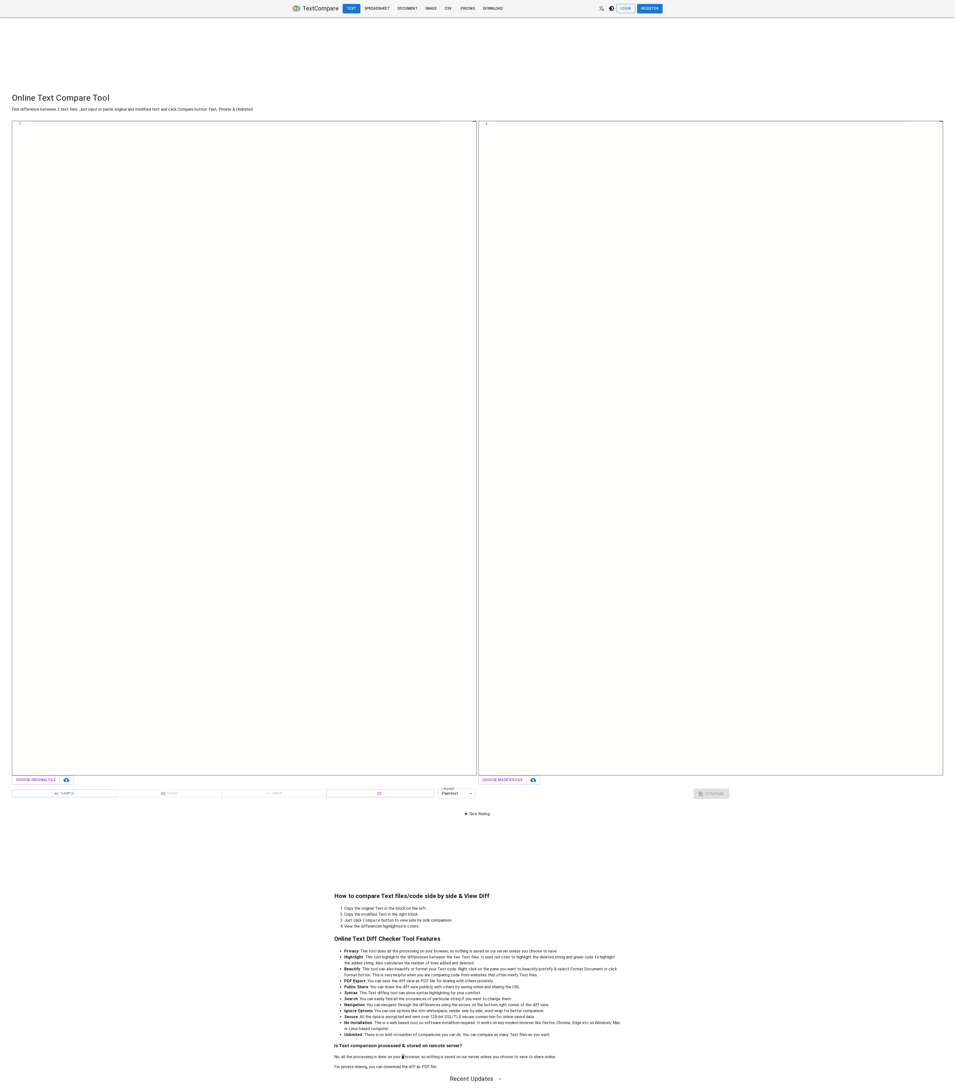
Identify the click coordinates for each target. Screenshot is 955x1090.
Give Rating (480, 813)
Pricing (468, 8)
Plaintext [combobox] (450, 793)
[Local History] (380, 793)
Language (448, 788)
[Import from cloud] (66, 780)
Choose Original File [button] (36, 780)
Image (431, 8)
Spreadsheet (377, 8)
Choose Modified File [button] (502, 780)
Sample (67, 793)
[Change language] (602, 9)
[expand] (500, 1079)
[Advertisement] (477, 52)
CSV (448, 8)
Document (408, 8)
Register (650, 8)
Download (493, 8)
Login (626, 8)
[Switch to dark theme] (612, 8)
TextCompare (320, 8)
